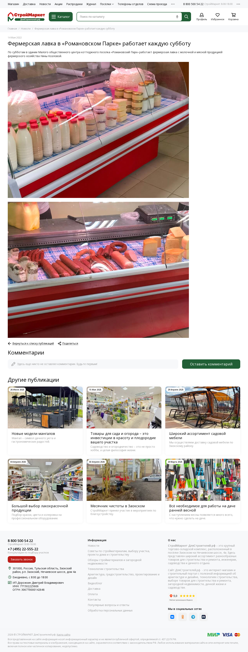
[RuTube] (203, 617)
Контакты (94, 599)
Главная (12, 28)
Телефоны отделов (130, 4)
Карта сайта (63, 634)
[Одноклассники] (182, 617)
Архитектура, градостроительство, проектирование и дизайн (123, 576)
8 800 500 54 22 (193, 4)
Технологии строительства (106, 569)
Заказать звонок (22, 559)
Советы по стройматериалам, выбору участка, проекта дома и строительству (119, 552)
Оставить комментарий (211, 364)
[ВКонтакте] (172, 617)
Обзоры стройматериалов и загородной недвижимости (114, 561)
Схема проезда (157, 4)
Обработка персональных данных (110, 610)
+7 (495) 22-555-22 (23, 549)
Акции (58, 4)
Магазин (13, 4)
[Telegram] (193, 617)
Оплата (93, 594)
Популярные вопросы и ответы (108, 605)
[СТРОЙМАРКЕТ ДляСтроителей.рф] (26, 16)
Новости (45, 4)
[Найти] (186, 16)
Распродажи (74, 4)
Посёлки (105, 4)
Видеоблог (95, 583)
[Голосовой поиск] (177, 16)
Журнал (91, 4)
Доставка (29, 4)
